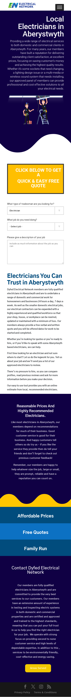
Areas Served (38, 668)
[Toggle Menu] (59, 7)
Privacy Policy (22, 692)
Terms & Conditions (45, 692)
